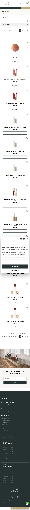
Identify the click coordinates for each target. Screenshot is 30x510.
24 (2, 33)
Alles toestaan (15, 266)
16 (11, 30)
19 (18, 30)
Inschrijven (15, 383)
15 (9, 30)
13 (4, 30)
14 (6, 30)
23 (27, 30)
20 (20, 30)
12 (2, 30)
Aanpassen (14, 270)
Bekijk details (15, 61)
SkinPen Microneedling (6, 420)
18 (15, 30)
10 (24, 28)
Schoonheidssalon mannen (7, 437)
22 (25, 30)
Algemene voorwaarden (14, 500)
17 (13, 30)
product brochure (10, 13)
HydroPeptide (4, 422)
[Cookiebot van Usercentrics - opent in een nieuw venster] (19, 239)
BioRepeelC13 (4, 428)
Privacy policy (4, 500)
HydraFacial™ (4, 431)
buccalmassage (5, 433)
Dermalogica (4, 424)
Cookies (3, 502)
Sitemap (24, 500)
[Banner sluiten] (27, 238)
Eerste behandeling (25, 7)
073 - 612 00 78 (6, 404)
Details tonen (22, 262)
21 (22, 30)
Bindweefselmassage (6, 435)
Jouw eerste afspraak (6, 418)
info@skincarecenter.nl (8, 402)
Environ (3, 426)
